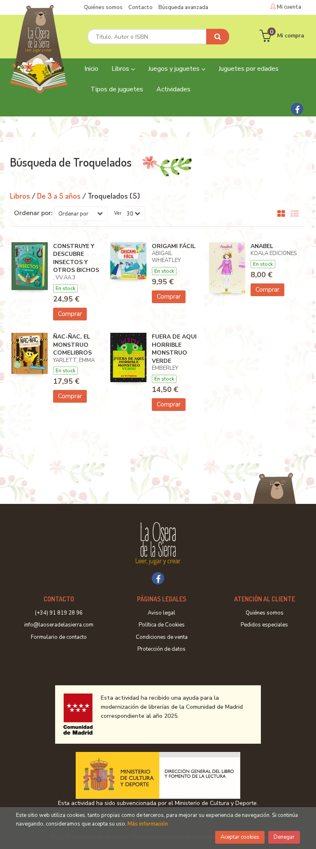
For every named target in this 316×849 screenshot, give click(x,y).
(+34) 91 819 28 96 (59, 613)
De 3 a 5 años (59, 195)
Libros (121, 68)
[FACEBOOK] (297, 109)
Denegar (284, 837)
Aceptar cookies (240, 837)
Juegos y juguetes (174, 68)
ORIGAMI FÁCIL (173, 246)
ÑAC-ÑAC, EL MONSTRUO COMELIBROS (72, 345)
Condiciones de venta (162, 637)
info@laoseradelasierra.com (58, 625)
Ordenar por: (33, 213)
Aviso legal (161, 613)
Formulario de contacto (59, 637)
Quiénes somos (103, 7)
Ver (117, 213)
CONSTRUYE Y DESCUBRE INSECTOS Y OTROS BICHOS (76, 258)
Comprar (70, 314)
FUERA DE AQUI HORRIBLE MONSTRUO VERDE (174, 349)
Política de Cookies (162, 625)
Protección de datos (161, 649)
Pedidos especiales (264, 625)
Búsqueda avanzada (183, 7)
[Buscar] (217, 36)
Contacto (140, 7)
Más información (148, 824)
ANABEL (262, 246)
